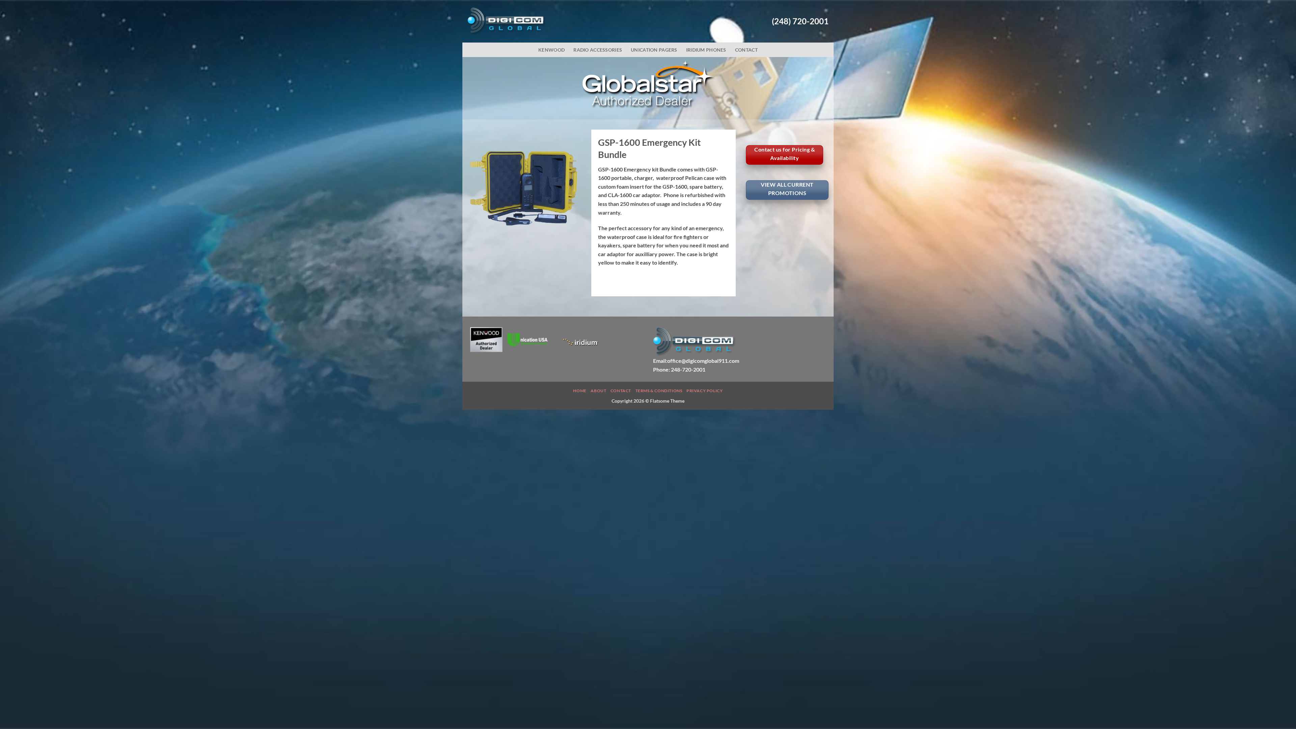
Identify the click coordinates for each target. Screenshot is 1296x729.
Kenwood (551, 50)
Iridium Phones (706, 50)
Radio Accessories (597, 50)
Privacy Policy (704, 390)
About (598, 390)
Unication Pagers (654, 50)
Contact (746, 50)
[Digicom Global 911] (506, 21)
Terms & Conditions (659, 390)
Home (579, 390)
